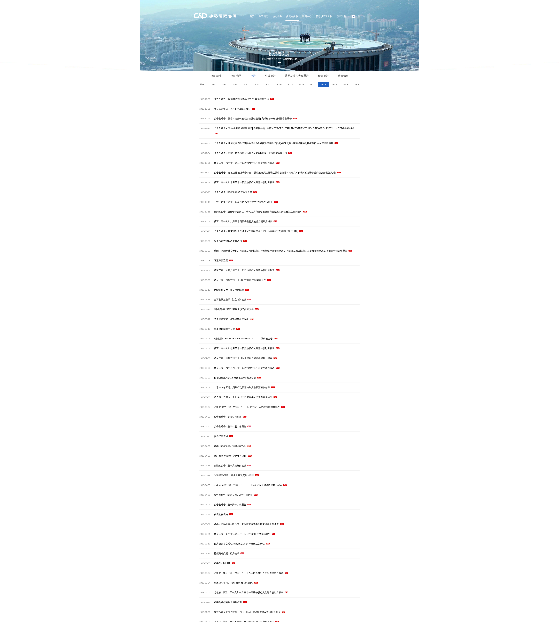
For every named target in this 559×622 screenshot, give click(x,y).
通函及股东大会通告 (297, 75)
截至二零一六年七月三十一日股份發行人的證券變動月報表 (237, 348)
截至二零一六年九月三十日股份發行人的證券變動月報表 (236, 221)
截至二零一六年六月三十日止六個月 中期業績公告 (232, 280)
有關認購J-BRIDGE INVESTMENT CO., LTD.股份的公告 (236, 338)
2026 (212, 84)
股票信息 (343, 75)
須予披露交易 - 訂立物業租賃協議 (224, 319)
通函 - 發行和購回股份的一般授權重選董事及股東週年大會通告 (239, 524)
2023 (246, 84)
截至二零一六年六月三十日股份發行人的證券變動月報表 (236, 358)
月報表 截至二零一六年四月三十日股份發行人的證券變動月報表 (239, 407)
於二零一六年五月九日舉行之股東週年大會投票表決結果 (236, 397)
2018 (301, 84)
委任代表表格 (214, 436)
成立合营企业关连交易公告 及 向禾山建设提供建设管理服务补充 (240, 612)
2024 (235, 84)
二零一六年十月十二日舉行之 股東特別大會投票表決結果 (236, 202)
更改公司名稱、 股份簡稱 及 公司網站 (226, 582)
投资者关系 (292, 16)
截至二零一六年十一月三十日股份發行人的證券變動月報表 (237, 163)
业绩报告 (270, 75)
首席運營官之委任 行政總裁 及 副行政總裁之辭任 (232, 543)
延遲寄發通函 (214, 260)
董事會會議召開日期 (217, 329)
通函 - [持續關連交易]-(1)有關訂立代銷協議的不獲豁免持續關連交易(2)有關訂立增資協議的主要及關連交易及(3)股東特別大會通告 (273, 250)
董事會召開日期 (215, 563)
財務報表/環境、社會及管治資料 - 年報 (226, 475)
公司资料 (215, 75)
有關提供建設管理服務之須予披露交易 (226, 309)
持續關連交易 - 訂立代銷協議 (221, 290)
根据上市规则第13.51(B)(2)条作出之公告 (227, 377)
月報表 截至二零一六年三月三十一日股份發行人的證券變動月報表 (241, 485)
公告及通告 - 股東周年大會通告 (223, 504)
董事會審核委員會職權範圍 (221, 602)
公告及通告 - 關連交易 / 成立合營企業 (226, 495)
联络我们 (341, 16)
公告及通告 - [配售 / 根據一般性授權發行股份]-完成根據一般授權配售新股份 (245, 118)
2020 (279, 84)
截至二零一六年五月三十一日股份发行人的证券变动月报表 (237, 368)
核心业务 (277, 16)
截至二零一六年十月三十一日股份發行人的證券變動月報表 (237, 182)
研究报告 (323, 75)
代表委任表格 (214, 514)
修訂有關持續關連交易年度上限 (223, 456)
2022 (257, 84)
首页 (252, 16)
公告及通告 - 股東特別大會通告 (223, 426)
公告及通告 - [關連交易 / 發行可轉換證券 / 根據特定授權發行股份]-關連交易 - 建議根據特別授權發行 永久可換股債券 (266, 143)
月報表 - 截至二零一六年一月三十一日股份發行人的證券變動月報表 (241, 592)
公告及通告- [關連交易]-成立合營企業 (226, 192)
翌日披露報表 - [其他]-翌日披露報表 (225, 109)
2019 (290, 84)
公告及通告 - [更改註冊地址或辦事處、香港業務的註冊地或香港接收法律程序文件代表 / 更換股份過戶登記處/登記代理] (267, 172)
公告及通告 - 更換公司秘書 (220, 416)
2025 (224, 84)
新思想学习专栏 (324, 16)
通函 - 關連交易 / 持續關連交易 (222, 446)
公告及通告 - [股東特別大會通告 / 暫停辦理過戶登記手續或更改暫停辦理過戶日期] (249, 231)
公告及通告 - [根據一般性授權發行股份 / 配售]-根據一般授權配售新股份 (243, 153)
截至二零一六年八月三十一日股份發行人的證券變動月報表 (237, 270)
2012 (356, 84)
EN (364, 16)
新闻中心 (307, 16)
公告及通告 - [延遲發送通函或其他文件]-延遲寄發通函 (234, 99)
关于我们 (263, 16)
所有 (202, 84)
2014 (345, 84)
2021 (268, 84)
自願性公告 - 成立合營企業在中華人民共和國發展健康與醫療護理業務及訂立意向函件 (251, 211)
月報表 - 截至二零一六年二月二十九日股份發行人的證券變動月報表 (241, 573)
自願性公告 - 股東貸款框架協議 (223, 465)
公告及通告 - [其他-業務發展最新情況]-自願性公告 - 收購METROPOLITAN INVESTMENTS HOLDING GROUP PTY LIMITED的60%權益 (276, 128)
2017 (312, 84)
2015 (334, 84)
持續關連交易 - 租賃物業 (219, 553)
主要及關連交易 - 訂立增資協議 (223, 299)
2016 (323, 84)
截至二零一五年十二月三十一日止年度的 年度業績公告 (235, 534)
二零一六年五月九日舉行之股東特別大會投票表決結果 (234, 387)
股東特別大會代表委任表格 (221, 241)
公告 (253, 75)
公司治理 (235, 75)
